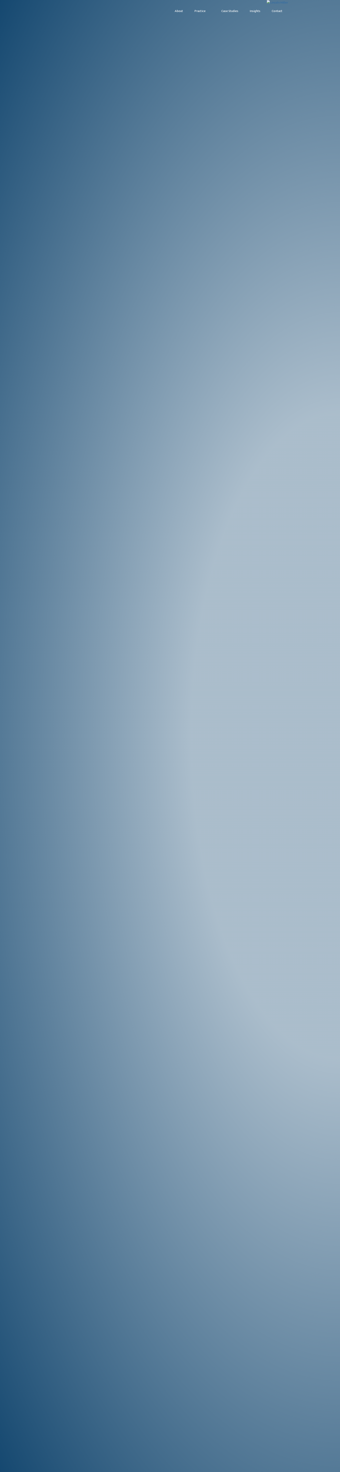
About (179, 11)
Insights (255, 11)
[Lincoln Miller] (277, 2)
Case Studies (229, 11)
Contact (277, 11)
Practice (200, 11)
